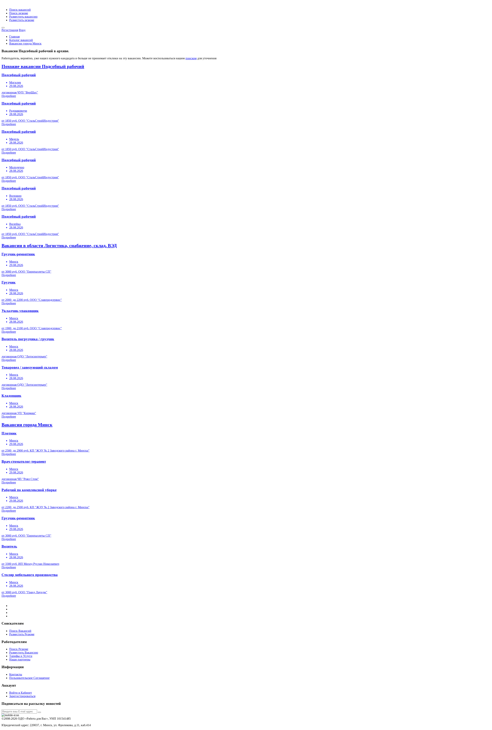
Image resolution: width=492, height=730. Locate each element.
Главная (14, 36)
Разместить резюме (21, 20)
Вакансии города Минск (25, 43)
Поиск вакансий (20, 9)
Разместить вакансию (23, 16)
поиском (191, 58)
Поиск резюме (18, 13)
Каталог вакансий (21, 40)
